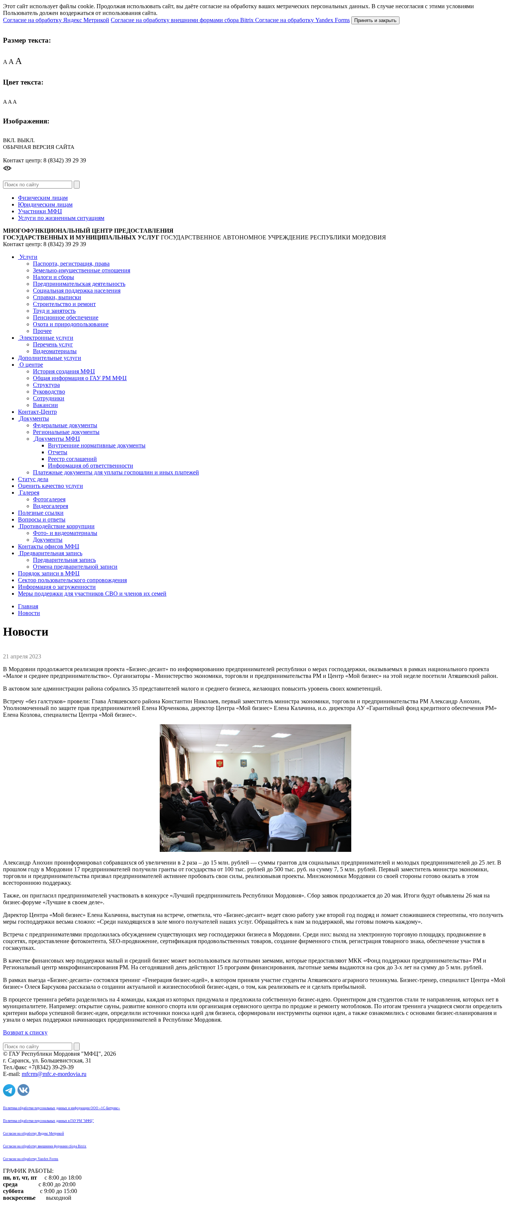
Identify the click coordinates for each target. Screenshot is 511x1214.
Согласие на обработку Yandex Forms (302, 20)
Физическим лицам (43, 198)
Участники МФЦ (40, 211)
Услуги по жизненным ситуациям (61, 218)
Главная (28, 606)
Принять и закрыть (375, 20)
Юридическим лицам (45, 204)
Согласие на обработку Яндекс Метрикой (56, 20)
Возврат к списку (25, 1032)
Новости (29, 613)
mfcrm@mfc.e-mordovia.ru (54, 1074)
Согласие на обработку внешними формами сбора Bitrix (183, 20)
